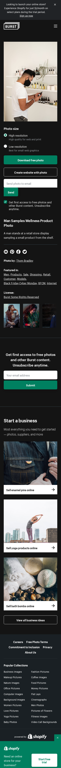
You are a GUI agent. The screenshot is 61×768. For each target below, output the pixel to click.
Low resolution (18, 146)
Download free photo (31, 160)
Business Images (13, 671)
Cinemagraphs (39, 699)
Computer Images (13, 694)
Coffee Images (39, 677)
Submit (30, 385)
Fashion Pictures (40, 671)
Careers (18, 641)
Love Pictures (11, 710)
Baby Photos (10, 722)
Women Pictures (13, 705)
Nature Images (11, 682)
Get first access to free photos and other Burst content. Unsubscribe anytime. (30, 205)
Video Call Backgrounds (44, 722)
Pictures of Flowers (41, 710)
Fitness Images (39, 716)
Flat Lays (35, 694)
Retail (46, 274)
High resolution (18, 135)
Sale (25, 274)
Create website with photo (30, 172)
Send (11, 192)
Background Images (14, 699)
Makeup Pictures (13, 677)
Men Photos (37, 705)
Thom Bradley (24, 260)
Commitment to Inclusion (24, 647)
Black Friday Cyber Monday (20, 283)
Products (16, 274)
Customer (10, 278)
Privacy (47, 647)
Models (21, 278)
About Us (30, 652)
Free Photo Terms (37, 641)
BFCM (41, 283)
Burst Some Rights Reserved (21, 296)
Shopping (36, 274)
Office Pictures (12, 688)
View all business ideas (30, 620)
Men (6, 274)
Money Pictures (39, 688)
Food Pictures (38, 682)
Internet (52, 283)
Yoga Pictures (11, 716)
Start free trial (44, 760)
